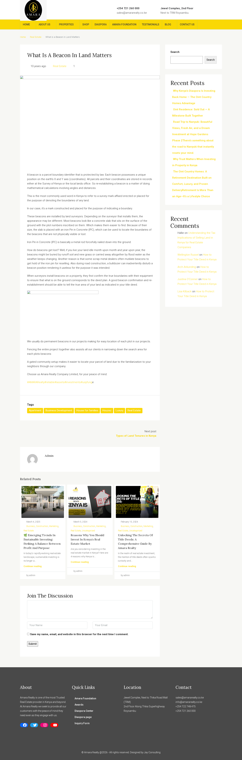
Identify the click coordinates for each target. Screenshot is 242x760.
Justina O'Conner (188, 279)
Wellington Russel (188, 254)
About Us (44, 24)
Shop (85, 24)
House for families (87, 410)
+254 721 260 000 (128, 8)
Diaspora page (83, 717)
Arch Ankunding (187, 267)
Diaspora (101, 24)
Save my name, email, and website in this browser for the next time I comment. (79, 634)
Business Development (59, 410)
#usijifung (86, 382)
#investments (72, 382)
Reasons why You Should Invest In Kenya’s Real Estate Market (87, 539)
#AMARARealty (35, 382)
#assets (59, 382)
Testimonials (150, 24)
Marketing (53, 526)
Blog (168, 24)
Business (30, 526)
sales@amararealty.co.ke (132, 12)
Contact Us (187, 24)
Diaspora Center (84, 710)
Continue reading (33, 566)
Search (174, 52)
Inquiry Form (82, 723)
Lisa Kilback (185, 291)
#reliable (49, 382)
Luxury (119, 410)
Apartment (35, 410)
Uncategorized (88, 530)
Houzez (106, 410)
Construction (42, 526)
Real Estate (35, 37)
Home (26, 24)
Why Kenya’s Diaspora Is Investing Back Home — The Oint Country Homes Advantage (193, 97)
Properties (66, 24)
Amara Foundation (124, 24)
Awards (79, 704)
